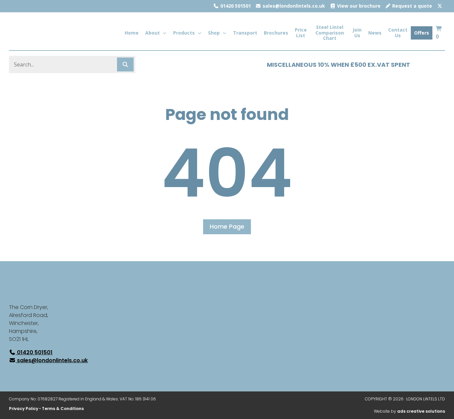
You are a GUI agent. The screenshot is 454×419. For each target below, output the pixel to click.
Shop (214, 33)
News (375, 33)
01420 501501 (235, 6)
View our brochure (358, 6)
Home (132, 33)
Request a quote (411, 6)
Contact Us (397, 33)
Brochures (276, 33)
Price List (301, 33)
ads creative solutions (421, 411)
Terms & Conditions (63, 408)
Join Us (357, 33)
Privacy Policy (23, 408)
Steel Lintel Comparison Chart (329, 33)
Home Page (227, 226)
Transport (245, 33)
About (152, 33)
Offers (421, 33)
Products (184, 33)
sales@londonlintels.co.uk (293, 6)
